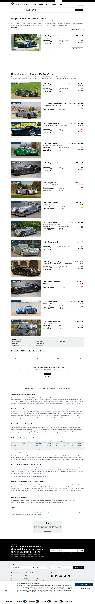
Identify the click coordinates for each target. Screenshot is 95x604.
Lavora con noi (14, 578)
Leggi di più (14, 27)
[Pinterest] (60, 576)
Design (49, 20)
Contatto (26, 575)
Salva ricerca (78, 10)
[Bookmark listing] (38, 35)
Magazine (53, 4)
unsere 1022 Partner (25, 585)
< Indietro (13, 13)
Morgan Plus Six (39, 345)
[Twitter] (56, 576)
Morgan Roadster (64, 341)
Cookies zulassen (84, 584)
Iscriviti (81, 550)
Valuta (37, 564)
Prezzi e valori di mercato (16, 20)
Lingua (13, 564)
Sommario (57, 20)
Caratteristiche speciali (30, 20)
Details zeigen (68, 601)
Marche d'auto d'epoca (41, 580)
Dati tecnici (38, 20)
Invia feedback (47, 531)
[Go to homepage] (20, 4)
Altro (53, 20)
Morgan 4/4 (15, 343)
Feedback (26, 578)
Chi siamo (13, 575)
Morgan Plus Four (40, 343)
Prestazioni (44, 20)
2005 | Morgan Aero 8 (50, 36)
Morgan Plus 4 (15, 345)
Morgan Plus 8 (39, 341)
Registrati (47, 376)
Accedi (81, 4)
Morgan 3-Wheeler (16, 341)
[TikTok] (69, 576)
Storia (24, 20)
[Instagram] (65, 576)
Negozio (37, 575)
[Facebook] (52, 576)
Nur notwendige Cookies (84, 588)
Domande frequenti (28, 580)
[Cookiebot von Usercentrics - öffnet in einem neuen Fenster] (8, 601)
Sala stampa (14, 580)
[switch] (37, 601)
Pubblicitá (38, 578)
